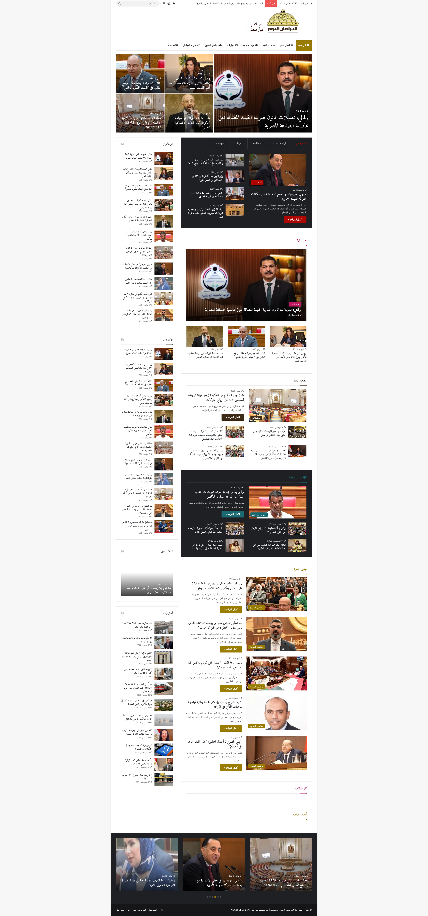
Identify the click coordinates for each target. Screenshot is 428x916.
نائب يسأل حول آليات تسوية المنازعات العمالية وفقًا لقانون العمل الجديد (205, 530)
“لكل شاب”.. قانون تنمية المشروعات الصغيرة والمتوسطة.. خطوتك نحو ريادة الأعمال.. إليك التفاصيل (206, 435)
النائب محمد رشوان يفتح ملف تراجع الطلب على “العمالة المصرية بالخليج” (249, 355)
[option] (214, 93)
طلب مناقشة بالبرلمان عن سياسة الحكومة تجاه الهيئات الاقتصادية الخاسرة (205, 355)
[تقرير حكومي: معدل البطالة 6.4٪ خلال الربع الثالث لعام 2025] (163, 627)
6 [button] (207, 897)
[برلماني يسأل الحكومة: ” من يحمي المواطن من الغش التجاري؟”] (297, 528)
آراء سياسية (249, 45)
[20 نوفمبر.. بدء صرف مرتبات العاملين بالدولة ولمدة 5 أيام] (163, 642)
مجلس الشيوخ (212, 45)
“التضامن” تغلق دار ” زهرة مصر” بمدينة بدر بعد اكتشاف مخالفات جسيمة (137, 732)
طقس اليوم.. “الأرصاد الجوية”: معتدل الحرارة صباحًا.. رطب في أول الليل (137, 717)
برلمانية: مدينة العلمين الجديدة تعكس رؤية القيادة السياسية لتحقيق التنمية (190, 85)
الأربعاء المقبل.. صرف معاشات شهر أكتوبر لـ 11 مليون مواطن (138, 671)
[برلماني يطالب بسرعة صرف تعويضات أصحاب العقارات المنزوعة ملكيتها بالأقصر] (163, 236)
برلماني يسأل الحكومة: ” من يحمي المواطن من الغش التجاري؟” (268, 530)
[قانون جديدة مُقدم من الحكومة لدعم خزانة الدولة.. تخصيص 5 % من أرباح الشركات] (140, 73)
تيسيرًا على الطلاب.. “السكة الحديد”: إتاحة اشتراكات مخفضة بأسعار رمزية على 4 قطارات (138, 688)
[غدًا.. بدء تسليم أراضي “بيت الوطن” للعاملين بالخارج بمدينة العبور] (163, 764)
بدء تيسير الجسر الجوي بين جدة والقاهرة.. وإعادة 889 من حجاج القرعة (143, 122)
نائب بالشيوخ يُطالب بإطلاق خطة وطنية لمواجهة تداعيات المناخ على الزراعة (215, 704)
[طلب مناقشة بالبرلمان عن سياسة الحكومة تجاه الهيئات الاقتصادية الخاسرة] (204, 336)
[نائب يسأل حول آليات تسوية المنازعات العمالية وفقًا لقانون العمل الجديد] (235, 528)
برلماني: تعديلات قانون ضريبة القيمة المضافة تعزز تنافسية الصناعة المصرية (138, 156)
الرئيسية (302, 45)
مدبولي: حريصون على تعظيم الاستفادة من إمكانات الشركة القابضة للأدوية (268, 122)
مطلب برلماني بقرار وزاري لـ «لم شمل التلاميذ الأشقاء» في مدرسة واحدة (207, 547)
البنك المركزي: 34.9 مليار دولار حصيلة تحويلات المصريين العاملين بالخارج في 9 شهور (205, 213)
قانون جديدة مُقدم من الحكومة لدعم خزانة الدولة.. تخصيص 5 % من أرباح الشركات (141, 83)
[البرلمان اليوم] (277, 23)
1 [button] (220, 897)
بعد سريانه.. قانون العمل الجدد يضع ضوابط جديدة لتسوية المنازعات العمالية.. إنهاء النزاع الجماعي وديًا (205, 454)
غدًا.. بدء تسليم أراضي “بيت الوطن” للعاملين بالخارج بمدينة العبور (138, 762)
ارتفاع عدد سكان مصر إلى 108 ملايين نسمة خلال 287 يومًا (137, 777)
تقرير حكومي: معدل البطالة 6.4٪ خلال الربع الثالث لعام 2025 (137, 625)
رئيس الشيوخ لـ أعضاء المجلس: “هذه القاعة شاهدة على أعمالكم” (214, 744)
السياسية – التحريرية (147, 909)
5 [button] (210, 897)
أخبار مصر (285, 45)
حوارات (231, 45)
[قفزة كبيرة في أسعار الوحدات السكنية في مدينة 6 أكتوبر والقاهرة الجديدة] (163, 705)
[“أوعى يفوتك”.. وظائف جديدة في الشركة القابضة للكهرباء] (163, 750)
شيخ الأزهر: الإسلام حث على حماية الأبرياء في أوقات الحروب (148, 590)
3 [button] (215, 897)
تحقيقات (171, 45)
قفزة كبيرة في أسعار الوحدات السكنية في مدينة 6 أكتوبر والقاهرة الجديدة (136, 703)
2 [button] (218, 897)
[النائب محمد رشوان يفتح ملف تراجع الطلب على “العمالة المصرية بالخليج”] (246, 336)
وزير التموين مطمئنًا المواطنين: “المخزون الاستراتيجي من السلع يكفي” (207, 178)
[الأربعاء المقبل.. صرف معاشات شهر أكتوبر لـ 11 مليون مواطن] (163, 674)
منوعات (220, 143)
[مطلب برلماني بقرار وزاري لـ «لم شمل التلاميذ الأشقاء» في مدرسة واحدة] (235, 545)
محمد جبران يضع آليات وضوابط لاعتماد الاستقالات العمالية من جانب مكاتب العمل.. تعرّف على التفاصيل (268, 454)
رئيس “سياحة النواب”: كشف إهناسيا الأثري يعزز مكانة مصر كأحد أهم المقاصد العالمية (289, 357)
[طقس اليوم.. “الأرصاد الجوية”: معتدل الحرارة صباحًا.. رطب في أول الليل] (163, 720)
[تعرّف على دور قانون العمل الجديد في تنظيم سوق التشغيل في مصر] (297, 432)
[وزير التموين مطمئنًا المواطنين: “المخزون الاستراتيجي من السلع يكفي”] (235, 176)
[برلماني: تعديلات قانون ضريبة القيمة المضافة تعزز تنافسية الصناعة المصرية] (246, 285)
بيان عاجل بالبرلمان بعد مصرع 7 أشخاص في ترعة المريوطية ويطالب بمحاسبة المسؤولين (191, 122)
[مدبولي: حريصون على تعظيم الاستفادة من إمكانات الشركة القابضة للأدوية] (263, 93)
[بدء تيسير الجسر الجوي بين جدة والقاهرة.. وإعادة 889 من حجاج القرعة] (140, 113)
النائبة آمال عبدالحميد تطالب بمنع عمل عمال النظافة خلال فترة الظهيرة (269, 547)
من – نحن (131, 909)
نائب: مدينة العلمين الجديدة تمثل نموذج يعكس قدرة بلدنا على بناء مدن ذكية (214, 665)
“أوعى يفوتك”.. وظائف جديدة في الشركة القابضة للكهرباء (138, 747)
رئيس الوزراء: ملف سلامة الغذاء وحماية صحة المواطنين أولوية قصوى (205, 195)
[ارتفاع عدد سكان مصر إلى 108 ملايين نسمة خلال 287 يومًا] (163, 779)
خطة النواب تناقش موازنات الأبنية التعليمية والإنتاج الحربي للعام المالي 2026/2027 (138, 251)
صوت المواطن (189, 45)
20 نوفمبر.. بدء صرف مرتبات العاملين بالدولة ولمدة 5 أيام (137, 640)
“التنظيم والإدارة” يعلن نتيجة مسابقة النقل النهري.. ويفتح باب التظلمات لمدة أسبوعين (137, 656)
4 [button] (213, 897)
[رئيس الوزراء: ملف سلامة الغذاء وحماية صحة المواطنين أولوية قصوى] (235, 193)
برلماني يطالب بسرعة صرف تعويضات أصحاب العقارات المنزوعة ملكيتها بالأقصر (219, 494)
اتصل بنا (121, 909)
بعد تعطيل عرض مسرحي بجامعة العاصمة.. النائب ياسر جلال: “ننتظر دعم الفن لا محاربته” (215, 625)
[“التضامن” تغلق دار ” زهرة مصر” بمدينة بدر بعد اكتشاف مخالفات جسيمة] (163, 735)
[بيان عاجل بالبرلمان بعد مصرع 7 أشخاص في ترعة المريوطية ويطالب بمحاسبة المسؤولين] (189, 113)
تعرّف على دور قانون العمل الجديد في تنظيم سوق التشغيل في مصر (269, 433)
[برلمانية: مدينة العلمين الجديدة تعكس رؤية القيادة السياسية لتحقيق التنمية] (189, 73)
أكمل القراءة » (295, 219)
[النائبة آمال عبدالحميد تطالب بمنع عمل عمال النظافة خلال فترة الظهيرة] (297, 545)
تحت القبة (268, 45)
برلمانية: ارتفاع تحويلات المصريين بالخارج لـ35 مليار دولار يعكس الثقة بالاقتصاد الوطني (223, 3)
